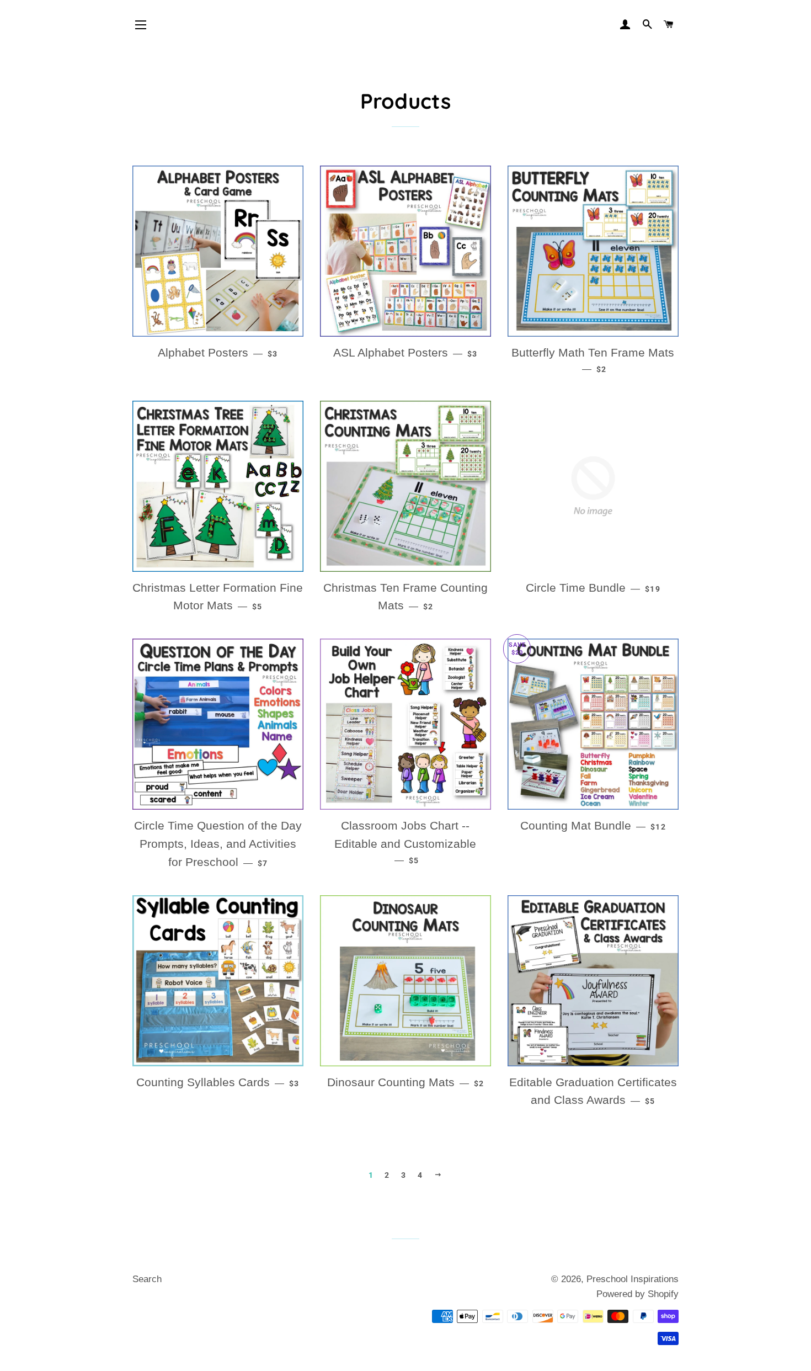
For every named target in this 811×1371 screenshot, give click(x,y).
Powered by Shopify (637, 1294)
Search (147, 1279)
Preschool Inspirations (632, 1279)
